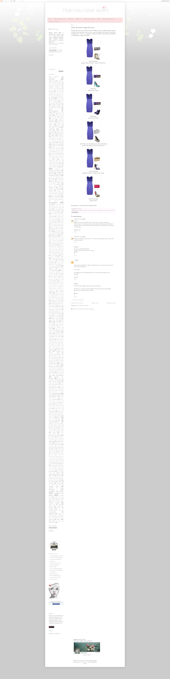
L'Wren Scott (53, 300)
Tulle (50, 477)
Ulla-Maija (52, 478)
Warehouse (51, 513)
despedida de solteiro (53, 198)
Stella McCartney (54, 453)
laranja (61, 301)
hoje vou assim (53, 579)
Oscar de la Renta (54, 381)
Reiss (59, 420)
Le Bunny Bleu (53, 304)
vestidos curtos (54, 486)
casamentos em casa (57, 147)
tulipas (59, 475)
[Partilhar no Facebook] (76, 212)
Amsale (50, 92)
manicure (57, 333)
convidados (53, 178)
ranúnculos (58, 416)
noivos (55, 370)
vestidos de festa (111, 210)
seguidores (55, 447)
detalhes (61, 198)
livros (50, 313)
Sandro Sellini (54, 438)
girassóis (60, 249)
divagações (53, 203)
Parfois (56, 387)
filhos (62, 227)
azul (62, 103)
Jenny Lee (60, 279)
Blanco (60, 114)
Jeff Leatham (57, 277)
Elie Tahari (54, 213)
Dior (62, 199)
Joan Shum (57, 285)
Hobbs (59, 259)
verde (59, 481)
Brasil (59, 124)
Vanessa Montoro (53, 480)
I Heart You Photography (56, 557)
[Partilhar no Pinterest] (77, 212)
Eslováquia (61, 219)
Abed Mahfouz (54, 76)
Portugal (57, 403)
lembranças (53, 306)
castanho (51, 150)
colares (50, 165)
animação (55, 94)
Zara (58, 519)
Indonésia (60, 267)
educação (52, 210)
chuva (55, 157)
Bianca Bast (59, 112)
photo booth (56, 398)
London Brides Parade (53, 316)
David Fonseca (52, 193)
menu (56, 354)
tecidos (50, 463)
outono (56, 383)
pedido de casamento (54, 390)
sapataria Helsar (58, 439)
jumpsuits (51, 291)
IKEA (54, 267)
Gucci (57, 255)
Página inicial (95, 303)
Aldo (60, 84)
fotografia (54, 236)
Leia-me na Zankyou (54, 21)
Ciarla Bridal (60, 157)
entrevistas (51, 216)
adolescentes (52, 81)
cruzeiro (59, 190)
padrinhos (56, 384)
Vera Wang (104, 210)
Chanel (53, 154)
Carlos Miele (56, 139)
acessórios (52, 79)
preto (50, 408)
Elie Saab (60, 212)
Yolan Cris (57, 516)
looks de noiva (57, 318)
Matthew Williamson (57, 345)
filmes (50, 230)
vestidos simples (54, 503)
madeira (53, 325)
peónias (51, 395)
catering (51, 151)
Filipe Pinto (59, 228)
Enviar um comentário (78, 299)
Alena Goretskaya (52, 85)
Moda (54, 358)
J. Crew (54, 273)
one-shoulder (59, 375)
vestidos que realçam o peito (56, 500)
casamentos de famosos (56, 145)
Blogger (85, 663)
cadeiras (53, 133)
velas (60, 480)
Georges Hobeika (53, 244)
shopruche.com (52, 450)
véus (59, 504)
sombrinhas (61, 451)
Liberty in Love (52, 307)
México (52, 355)
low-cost (61, 320)
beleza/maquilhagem (54, 111)
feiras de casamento (55, 227)
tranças (50, 474)
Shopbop (59, 448)
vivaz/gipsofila (52, 512)
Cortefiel (50, 184)
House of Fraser (55, 264)
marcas (50, 338)
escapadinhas (58, 218)
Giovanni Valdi (52, 249)
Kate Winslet (52, 295)
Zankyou (51, 519)
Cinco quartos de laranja (56, 568)
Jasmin (52, 276)
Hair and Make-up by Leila (56, 555)
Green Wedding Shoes (55, 575)
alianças (60, 88)
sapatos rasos (57, 444)
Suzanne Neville (58, 459)
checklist (50, 156)
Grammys (55, 253)
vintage (51, 509)
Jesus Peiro (55, 282)
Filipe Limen (53, 228)
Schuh (50, 447)
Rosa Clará (60, 431)
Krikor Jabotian (52, 298)
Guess (62, 255)
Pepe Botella (58, 395)
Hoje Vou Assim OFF (55, 577)
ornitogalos (51, 380)
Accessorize (52, 78)
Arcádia (56, 100)
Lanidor (51, 301)
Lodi (55, 315)
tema (62, 463)
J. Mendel (60, 273)
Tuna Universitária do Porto (57, 477)
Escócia (50, 219)
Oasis (50, 375)
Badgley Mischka (56, 105)
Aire (59, 81)
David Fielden (59, 192)
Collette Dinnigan (58, 165)
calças (53, 135)
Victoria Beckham (53, 506)
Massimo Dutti (54, 343)
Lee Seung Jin (60, 304)
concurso (60, 167)
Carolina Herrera (57, 141)
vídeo (58, 507)
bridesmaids (52, 126)
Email (98, 18)
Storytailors (51, 456)
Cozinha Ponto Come (55, 563)
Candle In (53, 136)
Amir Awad (59, 91)
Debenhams (51, 195)
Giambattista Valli (55, 246)
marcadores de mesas (54, 336)
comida (50, 167)
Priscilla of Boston (58, 408)
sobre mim (57, 43)
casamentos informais (54, 148)
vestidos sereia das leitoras (56, 501)
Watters (60, 513)
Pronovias (52, 411)
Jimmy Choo (59, 283)
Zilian (50, 521)
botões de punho (57, 118)
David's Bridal (59, 193)
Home (49, 18)
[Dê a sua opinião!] (73, 212)
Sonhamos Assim (78, 219)
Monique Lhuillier (59, 361)
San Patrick (52, 436)
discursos (56, 201)
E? (74, 260)
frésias (61, 240)
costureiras (58, 184)
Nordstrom (90, 210)
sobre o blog (52, 451)
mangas (57, 332)
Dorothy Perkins (57, 207)
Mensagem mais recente (77, 303)
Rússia (51, 435)
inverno (55, 270)
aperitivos (59, 99)
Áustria (54, 103)
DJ (55, 204)
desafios (59, 196)
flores (56, 231)
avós (59, 103)
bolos (61, 117)
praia (54, 405)
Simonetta (59, 450)
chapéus (59, 154)
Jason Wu (57, 276)
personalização (52, 396)
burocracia (56, 127)
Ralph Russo (60, 414)
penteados (57, 393)
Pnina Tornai (51, 402)
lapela (56, 301)
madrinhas (59, 327)
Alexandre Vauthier (53, 88)
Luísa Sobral (51, 324)
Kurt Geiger (82, 210)
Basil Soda (61, 106)
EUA (52, 224)
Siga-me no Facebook (108, 18)
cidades (53, 159)
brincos (59, 126)
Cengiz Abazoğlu (53, 153)
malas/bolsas (58, 330)
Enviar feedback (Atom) (82, 305)
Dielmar (57, 199)
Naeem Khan (56, 367)
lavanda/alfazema (55, 303)
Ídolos (50, 267)
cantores (50, 138)
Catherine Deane (59, 151)
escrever (55, 219)
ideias (58, 266)
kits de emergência (58, 297)
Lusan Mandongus (59, 324)
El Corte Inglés (52, 212)
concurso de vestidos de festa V (56, 176)
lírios (51, 312)
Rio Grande (51, 426)
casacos (61, 142)
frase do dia (58, 239)
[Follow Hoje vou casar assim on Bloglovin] (54, 598)
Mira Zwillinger (59, 357)
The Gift (52, 466)
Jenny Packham (53, 280)
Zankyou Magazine (54, 564)
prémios (60, 405)
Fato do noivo (60, 225)
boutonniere (58, 123)
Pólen (57, 402)
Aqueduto (51, 100)
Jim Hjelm (52, 283)
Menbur (50, 348)
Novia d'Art (59, 372)
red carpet (58, 419)
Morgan (61, 363)
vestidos (59, 484)
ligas (60, 307)
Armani (61, 100)
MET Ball (61, 354)
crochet (50, 190)
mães (50, 329)
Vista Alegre (58, 510)
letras (60, 306)
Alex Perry (60, 85)
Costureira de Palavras (55, 559)
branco (50, 124)
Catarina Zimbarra (58, 150)
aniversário (61, 94)
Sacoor (55, 435)
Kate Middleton (52, 294)
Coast (59, 163)
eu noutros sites (59, 222)
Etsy (57, 221)
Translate (59, 51)
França (56, 237)
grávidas (61, 253)
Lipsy (55, 310)
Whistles (50, 515)
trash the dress (59, 474)
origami (59, 378)
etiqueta (52, 221)
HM (55, 259)
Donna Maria (59, 206)
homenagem (51, 261)
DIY (50, 204)
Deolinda (53, 196)
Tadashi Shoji (58, 460)
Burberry (50, 127)
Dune (78, 210)
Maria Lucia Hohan (59, 342)
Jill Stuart (61, 282)
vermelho (51, 483)
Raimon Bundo (53, 414)
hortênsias (51, 262)
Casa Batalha (52, 142)
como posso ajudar (53, 44)
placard (55, 399)
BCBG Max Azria (55, 108)
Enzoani (58, 216)
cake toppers (60, 133)
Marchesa (51, 339)
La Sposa (60, 300)
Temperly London (55, 465)
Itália (56, 272)
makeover (51, 330)
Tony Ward (60, 471)
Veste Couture (52, 484)
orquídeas (58, 380)
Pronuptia (60, 411)
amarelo (51, 91)
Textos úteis (71, 18)
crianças (58, 189)
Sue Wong (56, 457)
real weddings (54, 417)
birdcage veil (52, 114)
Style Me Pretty (54, 573)
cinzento (50, 162)
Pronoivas (60, 409)
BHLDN (51, 112)
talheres (56, 462)
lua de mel (55, 321)
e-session (57, 209)
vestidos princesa (58, 498)
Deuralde (52, 199)
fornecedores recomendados (56, 234)
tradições (58, 472)
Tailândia (50, 462)
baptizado (55, 106)
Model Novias (52, 360)
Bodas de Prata (58, 115)
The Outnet (59, 466)
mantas (61, 333)
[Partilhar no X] (74, 212)
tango (61, 462)
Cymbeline (51, 192)
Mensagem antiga (111, 303)
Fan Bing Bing (59, 224)
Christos (50, 157)
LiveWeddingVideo (58, 312)
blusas (50, 115)
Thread (57, 468)
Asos (56, 102)
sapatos (95, 210)
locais (50, 315)
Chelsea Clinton (58, 156)
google (55, 252)
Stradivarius (57, 456)
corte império (57, 182)
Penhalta (50, 393)
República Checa (52, 423)
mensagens (51, 354)
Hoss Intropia (60, 262)
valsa (62, 478)
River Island (58, 426)
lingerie (50, 310)
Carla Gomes (56, 138)
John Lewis (56, 288)
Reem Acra (51, 420)
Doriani (50, 207)
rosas (54, 432)
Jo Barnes (51, 285)
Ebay (62, 209)
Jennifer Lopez (52, 279)
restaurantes (58, 425)
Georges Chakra (58, 243)
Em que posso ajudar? (89, 18)
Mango (50, 333)
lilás (59, 309)
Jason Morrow (83, 662)
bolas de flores (53, 117)
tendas (62, 465)
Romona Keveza (57, 429)
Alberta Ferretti (52, 84)
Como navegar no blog (59, 18)
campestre (60, 135)
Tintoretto (56, 469)
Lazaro (62, 303)
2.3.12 (75, 232)
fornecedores (58, 233)
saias (60, 435)
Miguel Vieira (51, 357)
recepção (50, 419)
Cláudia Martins (52, 163)
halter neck (59, 257)
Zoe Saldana (58, 521)
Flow (61, 231)
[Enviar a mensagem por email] (72, 212)
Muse (52, 365)
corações (53, 181)
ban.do (50, 106)
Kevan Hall (51, 297)
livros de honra (57, 313)
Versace (59, 483)
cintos (59, 160)
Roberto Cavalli (53, 428)
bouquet (51, 120)
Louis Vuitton (52, 319)
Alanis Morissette (58, 82)
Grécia (52, 255)
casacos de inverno (56, 144)
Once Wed (52, 572)
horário (59, 261)
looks (86, 210)
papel (50, 387)
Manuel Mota (59, 335)
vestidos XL (52, 504)
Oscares (50, 383)
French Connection (53, 240)
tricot (52, 475)
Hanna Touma (55, 258)
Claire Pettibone (58, 162)
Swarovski (51, 460)
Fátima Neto (51, 225)
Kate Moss (60, 294)
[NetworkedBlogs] (56, 602)
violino (60, 509)
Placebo (61, 399)
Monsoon (53, 363)
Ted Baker (99, 210)
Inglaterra (51, 269)
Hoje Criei (52, 561)
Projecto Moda (52, 409)
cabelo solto (60, 132)
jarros (62, 275)
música (58, 365)
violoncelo (51, 510)
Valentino (57, 478)
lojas (60, 315)
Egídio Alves (59, 210)
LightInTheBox (52, 309)
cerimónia (61, 153)
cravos (50, 186)
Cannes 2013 (59, 136)
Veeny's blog (53, 566)
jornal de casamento (57, 289)
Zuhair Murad (52, 522)
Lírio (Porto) (60, 310)
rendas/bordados (54, 422)
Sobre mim (78, 18)
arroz (52, 102)
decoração (60, 195)
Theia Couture (52, 468)
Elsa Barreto (58, 215)
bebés (50, 109)
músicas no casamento (54, 366)
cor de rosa (60, 179)
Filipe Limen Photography (56, 570)
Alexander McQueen (54, 87)
